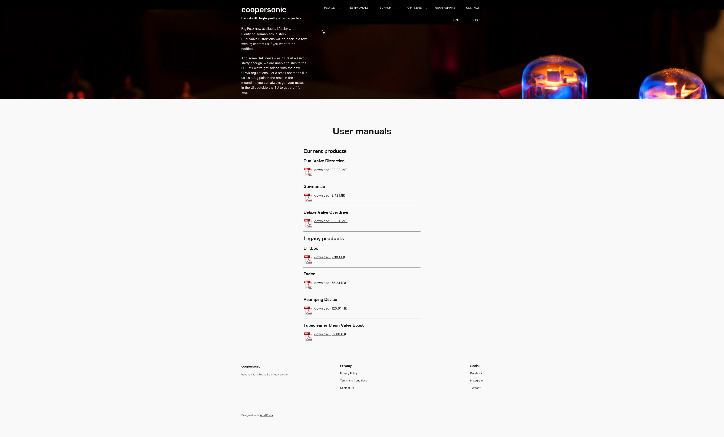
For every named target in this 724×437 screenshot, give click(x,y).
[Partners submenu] (427, 8)
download (321, 170)
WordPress (266, 415)
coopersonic (263, 9)
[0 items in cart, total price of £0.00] (324, 32)
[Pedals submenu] (340, 8)
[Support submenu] (398, 8)
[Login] (314, 32)
